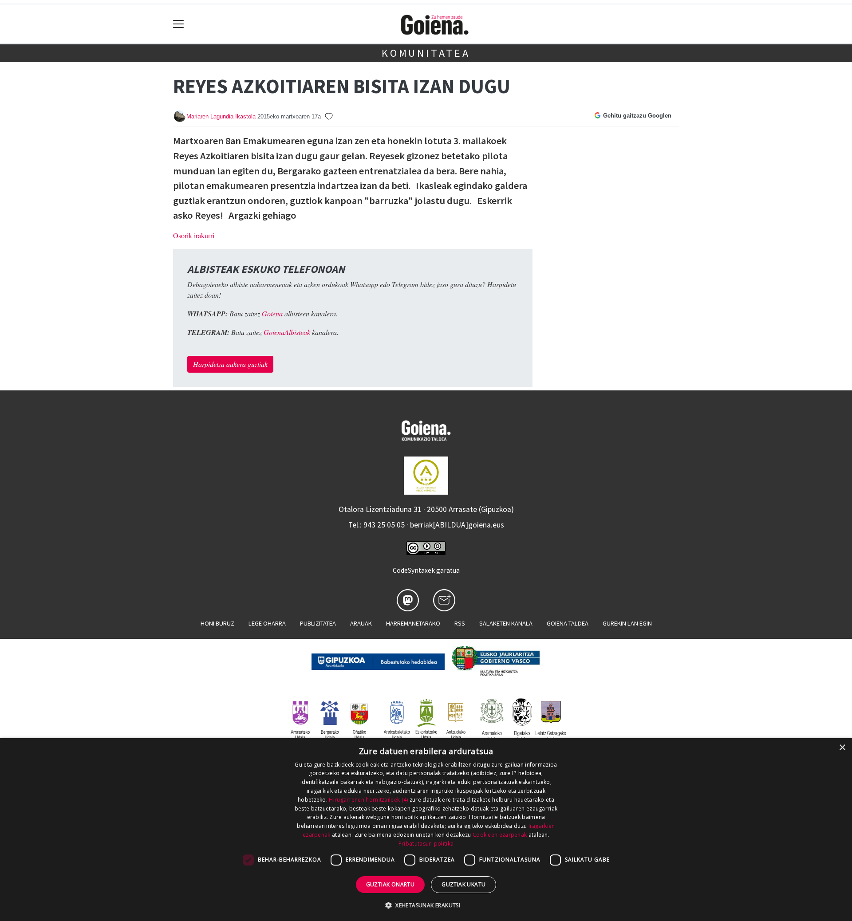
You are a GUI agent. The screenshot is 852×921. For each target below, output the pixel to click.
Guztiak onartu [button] (390, 884)
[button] (426, 905)
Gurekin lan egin (627, 623)
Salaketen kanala (505, 623)
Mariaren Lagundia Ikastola (221, 116)
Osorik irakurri (193, 235)
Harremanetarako (413, 623)
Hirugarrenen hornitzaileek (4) (368, 799)
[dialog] (426, 829)
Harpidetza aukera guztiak (230, 364)
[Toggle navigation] (178, 24)
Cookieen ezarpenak (500, 834)
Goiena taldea (567, 623)
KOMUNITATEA (426, 53)
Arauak (361, 623)
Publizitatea (318, 623)
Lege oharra (267, 623)
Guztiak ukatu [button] (463, 884)
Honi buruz (217, 623)
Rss (459, 623)
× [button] (842, 747)
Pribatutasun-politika (426, 843)
